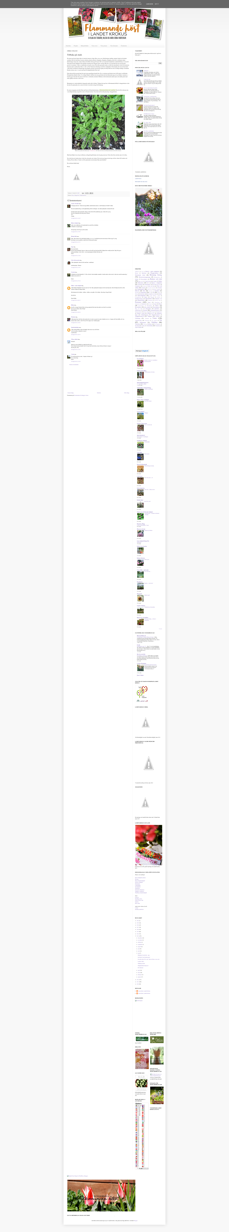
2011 (138, 981)
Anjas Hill (139, 452)
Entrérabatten (147, 284)
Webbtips (150, 324)
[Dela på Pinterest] (92, 193)
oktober (139, 942)
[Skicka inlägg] (82, 193)
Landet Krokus (138, 178)
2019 (138, 923)
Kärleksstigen (140, 500)
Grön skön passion (75, 260)
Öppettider (139, 542)
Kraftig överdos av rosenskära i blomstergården (150, 360)
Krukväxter (142, 294)
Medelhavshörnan (139, 298)
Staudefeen (137, 888)
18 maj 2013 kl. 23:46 (75, 255)
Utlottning (137, 318)
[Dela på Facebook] (91, 193)
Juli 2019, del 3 (147, 501)
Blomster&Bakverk (141, 635)
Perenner (138, 302)
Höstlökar (150, 291)
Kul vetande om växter (152, 294)
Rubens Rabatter (141, 558)
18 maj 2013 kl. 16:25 (75, 218)
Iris (150, 292)
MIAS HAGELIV (141, 435)
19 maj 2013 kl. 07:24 (75, 280)
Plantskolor (144, 304)
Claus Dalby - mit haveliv (143, 570)
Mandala (158, 297)
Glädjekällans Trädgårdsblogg (144, 388)
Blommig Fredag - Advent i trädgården (150, 619)
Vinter (154, 318)
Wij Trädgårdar (157, 324)
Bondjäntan (139, 582)
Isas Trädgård (140, 358)
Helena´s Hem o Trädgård (143, 399)
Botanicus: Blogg (141, 524)
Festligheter (137, 286)
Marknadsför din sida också (141, 181)
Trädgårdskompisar (156, 314)
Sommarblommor (154, 310)
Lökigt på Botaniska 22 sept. (143, 525)
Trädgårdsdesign (144, 314)
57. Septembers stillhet (141, 384)
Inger (72, 247)
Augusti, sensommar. (148, 389)
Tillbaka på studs (141, 963)
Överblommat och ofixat (149, 372)
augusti (139, 946)
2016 (138, 929)
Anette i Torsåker (75, 203)
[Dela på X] (89, 193)
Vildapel (146, 413)
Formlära (144, 286)
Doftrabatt (140, 284)
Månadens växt (158, 298)
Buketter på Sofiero (148, 530)
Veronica (73, 272)
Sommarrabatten (138, 311)
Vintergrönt (147, 320)
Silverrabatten (155, 307)
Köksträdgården (142, 295)
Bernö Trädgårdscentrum (140, 877)
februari (140, 974)
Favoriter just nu (156, 284)
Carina (72, 354)
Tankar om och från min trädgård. (145, 512)
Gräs (154, 287)
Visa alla (160, 628)
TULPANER (147, 442)
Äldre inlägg (126, 392)
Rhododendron (141, 305)
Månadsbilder (84, 46)
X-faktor (143, 325)
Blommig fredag (156, 275)
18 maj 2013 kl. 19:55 (75, 231)
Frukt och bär (151, 286)
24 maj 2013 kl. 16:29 (75, 361)
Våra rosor (94, 46)
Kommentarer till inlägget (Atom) (81, 395)
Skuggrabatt (77, 195)
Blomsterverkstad (141, 529)
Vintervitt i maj (147, 79)
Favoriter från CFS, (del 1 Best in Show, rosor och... (149, 959)
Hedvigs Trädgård (156, 289)
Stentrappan (153, 311)
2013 (138, 936)
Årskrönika (149, 325)
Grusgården (150, 287)
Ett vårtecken (140, 967)
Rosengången (149, 305)
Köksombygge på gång (149, 465)
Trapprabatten (159, 311)
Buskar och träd (156, 279)
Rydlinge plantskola (139, 909)
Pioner (149, 302)
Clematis (155, 281)
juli (139, 948)
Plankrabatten (137, 304)
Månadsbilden (141, 300)
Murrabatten (149, 298)
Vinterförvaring (138, 320)
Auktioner (137, 271)
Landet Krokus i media (155, 295)
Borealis (137, 879)
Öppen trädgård (138, 327)
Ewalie (138, 645)
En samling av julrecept (142, 655)
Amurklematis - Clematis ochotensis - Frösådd (151, 514)
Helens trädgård (75, 223)
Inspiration (143, 292)
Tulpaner (150, 316)
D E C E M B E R (148, 424)
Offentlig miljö (157, 300)
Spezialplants (138, 886)
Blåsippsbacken (157, 277)
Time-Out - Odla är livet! (149, 489)
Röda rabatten (147, 307)
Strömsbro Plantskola (139, 889)
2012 (138, 979)
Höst (144, 291)
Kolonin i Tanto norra (142, 423)
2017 (138, 927)
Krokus (136, 294)
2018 (138, 925)
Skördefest (156, 308)
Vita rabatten (154, 320)
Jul (153, 292)
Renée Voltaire (140, 675)
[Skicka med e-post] (86, 193)
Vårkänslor (146, 70)
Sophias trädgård (141, 605)
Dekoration (140, 283)
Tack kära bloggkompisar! (149, 105)
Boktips (136, 279)
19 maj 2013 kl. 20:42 (75, 322)
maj (139, 953)
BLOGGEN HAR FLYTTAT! (150, 664)
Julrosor (158, 292)
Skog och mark (138, 308)
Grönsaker (159, 287)
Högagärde (139, 594)
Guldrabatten (140, 289)
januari (139, 977)
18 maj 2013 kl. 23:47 (75, 267)
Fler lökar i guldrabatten (149, 131)
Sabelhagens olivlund (142, 440)
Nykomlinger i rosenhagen (142, 436)
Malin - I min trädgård (76, 285)
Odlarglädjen (138, 885)
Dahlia (160, 281)
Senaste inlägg (71, 392)
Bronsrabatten (144, 279)
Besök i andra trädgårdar (152, 271)
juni (139, 951)
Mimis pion (146, 559)
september (140, 944)
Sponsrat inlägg (146, 311)
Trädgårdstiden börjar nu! (143, 965)
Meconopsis (146, 454)
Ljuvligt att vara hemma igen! (144, 957)
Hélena (72, 305)
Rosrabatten (138, 307)
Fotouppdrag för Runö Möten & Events (145, 637)
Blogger (135, 1220)
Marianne (73, 317)
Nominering (150, 300)
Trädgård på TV (150, 313)
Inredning (137, 292)
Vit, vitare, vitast (147, 122)
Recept (154, 304)
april (139, 970)
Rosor (157, 305)
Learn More (149, 4)
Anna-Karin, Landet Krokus (144, 991)
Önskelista (124, 46)
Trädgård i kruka (140, 313)
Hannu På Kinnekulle (142, 464)
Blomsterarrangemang (144, 277)
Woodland (137, 325)
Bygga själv (140, 281)
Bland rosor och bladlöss (142, 617)
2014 (138, 933)
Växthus (144, 324)
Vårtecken (137, 324)
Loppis (145, 297)
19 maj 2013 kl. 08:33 (75, 300)
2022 (138, 920)
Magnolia (152, 297)
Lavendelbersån (138, 297)
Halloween (149, 289)
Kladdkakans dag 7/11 (142, 646)
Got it (157, 4)
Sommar (145, 310)
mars (139, 972)
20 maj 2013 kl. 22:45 (75, 349)
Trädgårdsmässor (83, 195)
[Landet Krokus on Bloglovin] (142, 351)
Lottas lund (139, 476)
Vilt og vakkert (74, 339)
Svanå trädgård (140, 411)
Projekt (76, 46)
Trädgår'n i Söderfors (139, 891)
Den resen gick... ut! (148, 477)
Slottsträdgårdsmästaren (142, 382)
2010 (138, 984)
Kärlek (160, 294)
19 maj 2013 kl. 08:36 (75, 312)
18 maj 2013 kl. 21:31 (75, 242)
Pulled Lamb (147, 595)
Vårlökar (154, 322)
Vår (160, 320)
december (140, 938)
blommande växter (140, 275)
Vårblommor (143, 322)
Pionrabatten (157, 302)
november (140, 940)
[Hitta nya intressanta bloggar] (138, 1000)
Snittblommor (138, 310)
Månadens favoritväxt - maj (143, 955)
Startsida (68, 46)
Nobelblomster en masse (149, 113)
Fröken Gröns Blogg (141, 370)
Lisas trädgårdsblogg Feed (143, 541)
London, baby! (141, 961)
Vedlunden (147, 318)
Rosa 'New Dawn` (148, 401)
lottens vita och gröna (142, 546)
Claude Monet (148, 281)
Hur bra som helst (141, 654)
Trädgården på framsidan (149, 607)
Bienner (136, 273)
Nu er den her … (147, 571)
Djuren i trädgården (156, 283)
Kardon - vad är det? (148, 583)
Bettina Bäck (74, 236)
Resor (73, 195)
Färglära (143, 287)
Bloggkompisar (154, 273)
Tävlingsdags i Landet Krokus (150, 96)
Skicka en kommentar (73, 364)
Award (142, 271)
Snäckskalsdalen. (75, 327)
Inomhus (157, 291)
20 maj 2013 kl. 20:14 (75, 334)
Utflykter (157, 316)
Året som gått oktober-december (150, 88)
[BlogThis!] (87, 193)
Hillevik (137, 291)
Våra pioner (103, 46)
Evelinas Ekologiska (141, 663)
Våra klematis (114, 46)
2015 (138, 931)
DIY (148, 283)
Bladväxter (144, 273)
